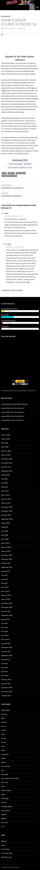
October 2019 (6, 467)
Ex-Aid (3, 738)
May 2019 (4, 487)
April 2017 (5, 587)
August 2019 (5, 475)
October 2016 (6, 611)
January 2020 (5, 455)
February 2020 (6, 451)
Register (4, 841)
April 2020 (5, 447)
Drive (3, 734)
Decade (3, 722)
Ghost (3, 750)
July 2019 (4, 479)
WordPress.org (6, 857)
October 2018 (6, 515)
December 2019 (6, 459)
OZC (14, 28)
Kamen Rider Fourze (9, 176)
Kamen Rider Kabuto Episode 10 (12, 420)
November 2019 (6, 463)
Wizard (3, 818)
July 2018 (4, 527)
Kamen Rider (5, 16)
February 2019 (6, 499)
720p (4, 173)
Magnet (27, 163)
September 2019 (6, 471)
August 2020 (5, 439)
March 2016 (5, 639)
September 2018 (6, 519)
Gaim (3, 746)
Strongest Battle (6, 806)
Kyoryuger (4, 774)
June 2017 (4, 579)
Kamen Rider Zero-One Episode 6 (12, 412)
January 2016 (5, 643)
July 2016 (4, 623)
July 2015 (4, 663)
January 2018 (5, 551)
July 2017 (4, 575)
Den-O (3, 726)
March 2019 (5, 495)
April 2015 (5, 675)
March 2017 (5, 591)
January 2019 (5, 503)
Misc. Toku (4, 782)
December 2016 (6, 603)
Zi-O (2, 826)
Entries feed (5, 849)
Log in (3, 845)
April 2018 (5, 539)
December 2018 (6, 507)
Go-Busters (5, 754)
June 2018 (4, 531)
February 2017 (6, 595)
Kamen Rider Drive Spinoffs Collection (14, 404)
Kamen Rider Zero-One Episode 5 (12, 416)
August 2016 (5, 619)
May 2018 (4, 535)
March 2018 (5, 543)
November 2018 (6, 511)
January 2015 (5, 683)
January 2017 (5, 599)
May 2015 (4, 671)
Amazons (4, 714)
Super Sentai (5, 810)
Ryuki (3, 794)
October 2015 (6, 651)
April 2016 (5, 635)
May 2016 (4, 631)
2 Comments (20, 28)
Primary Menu (37, 7)
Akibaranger (5, 710)
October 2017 (6, 563)
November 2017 (6, 559)
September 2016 (6, 615)
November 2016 (6, 607)
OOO (3, 786)
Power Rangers (6, 790)
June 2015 (4, 667)
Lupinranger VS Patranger (10, 778)
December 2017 (6, 555)
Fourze (3, 742)
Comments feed (6, 853)
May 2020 (4, 443)
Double (3, 730)
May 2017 (4, 583)
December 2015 (6, 647)
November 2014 (6, 691)
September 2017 (6, 567)
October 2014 (6, 695)
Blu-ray (11, 173)
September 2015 (6, 655)
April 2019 (5, 491)
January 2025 (5, 435)
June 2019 (4, 483)
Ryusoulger (5, 798)
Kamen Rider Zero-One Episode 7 (12, 408)
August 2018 (5, 523)
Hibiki (3, 758)
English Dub (21, 173)
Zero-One (4, 822)
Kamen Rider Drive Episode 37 (11, 194)
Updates (4, 814)
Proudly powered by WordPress (10, 867)
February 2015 (6, 679)
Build (3, 718)
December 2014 (6, 687)
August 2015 (5, 659)
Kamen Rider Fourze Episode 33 (12, 186)
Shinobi (3, 802)
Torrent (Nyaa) (16, 163)
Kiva (2, 770)
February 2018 (6, 547)
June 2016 (4, 627)
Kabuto (3, 762)
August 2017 (5, 571)
